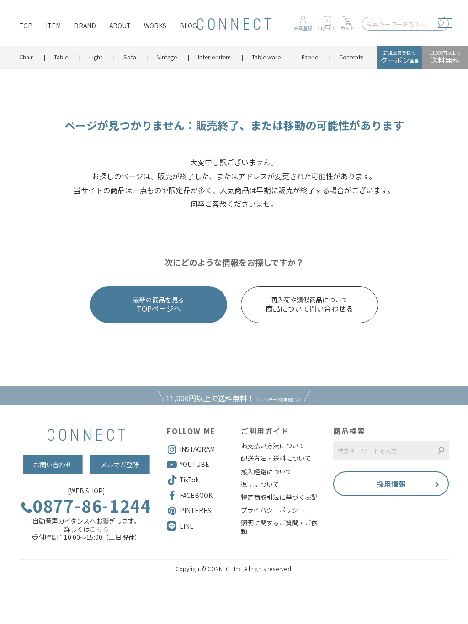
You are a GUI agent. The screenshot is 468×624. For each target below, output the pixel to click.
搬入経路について (266, 471)
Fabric (310, 57)
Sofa (129, 57)
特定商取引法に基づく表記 (279, 497)
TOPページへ (158, 304)
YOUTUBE (194, 464)
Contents (351, 57)
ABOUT (120, 25)
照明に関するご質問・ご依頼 (279, 526)
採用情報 (391, 483)
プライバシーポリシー (273, 510)
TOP (25, 25)
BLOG (188, 25)
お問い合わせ (52, 464)
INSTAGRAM (197, 449)
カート (347, 28)
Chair (26, 57)
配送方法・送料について (276, 458)
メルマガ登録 (120, 464)
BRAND (85, 25)
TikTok (189, 479)
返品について (260, 484)
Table (61, 57)
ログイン (327, 28)
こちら (99, 529)
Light (95, 57)
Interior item (214, 57)
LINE (187, 525)
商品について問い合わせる (309, 304)
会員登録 (303, 28)
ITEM (53, 25)
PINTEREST (197, 510)
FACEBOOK (196, 495)
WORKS (155, 25)
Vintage (167, 57)
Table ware (266, 57)
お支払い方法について (273, 445)
